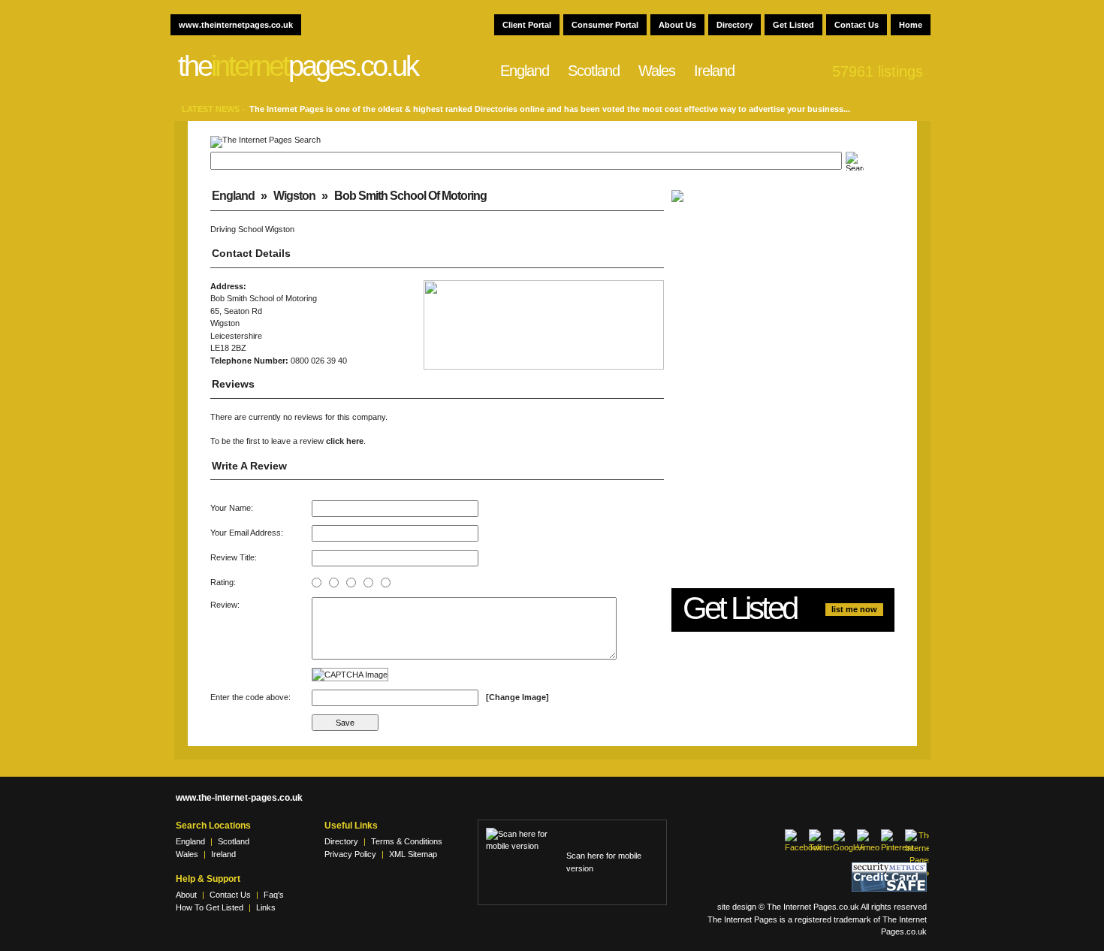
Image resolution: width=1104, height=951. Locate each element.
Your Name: (231, 507)
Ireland (714, 70)
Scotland (594, 70)
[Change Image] (517, 697)
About (186, 894)
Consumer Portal (605, 24)
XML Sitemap (413, 854)
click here (344, 440)
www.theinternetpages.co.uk (236, 24)
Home (910, 24)
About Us (677, 24)
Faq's (274, 894)
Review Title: (233, 557)
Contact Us (856, 24)
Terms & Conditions (406, 841)
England (524, 70)
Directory (734, 24)
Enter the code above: (250, 697)
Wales (656, 70)
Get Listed (793, 24)
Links (266, 907)
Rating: (223, 582)
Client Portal (526, 24)
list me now (854, 609)
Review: (225, 604)
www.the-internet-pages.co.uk (239, 797)
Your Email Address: (246, 532)
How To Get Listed (209, 907)
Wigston (294, 195)
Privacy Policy (350, 854)
